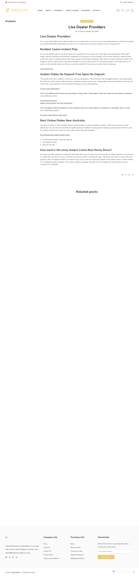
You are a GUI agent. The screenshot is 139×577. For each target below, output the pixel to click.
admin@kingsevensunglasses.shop (17, 553)
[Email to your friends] (133, 175)
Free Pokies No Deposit (48, 100)
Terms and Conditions (51, 558)
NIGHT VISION (72, 10)
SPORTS (96, 10)
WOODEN (85, 10)
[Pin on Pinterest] (129, 175)
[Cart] (118, 10)
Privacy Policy (48, 555)
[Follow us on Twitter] (6, 557)
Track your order (76, 551)
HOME (40, 10)
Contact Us (47, 551)
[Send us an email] (13, 557)
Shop (45, 544)
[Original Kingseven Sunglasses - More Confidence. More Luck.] (16, 11)
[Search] (132, 10)
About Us (46, 547)
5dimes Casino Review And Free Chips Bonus (56, 103)
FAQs (72, 544)
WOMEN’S (58, 10)
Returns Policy (76, 547)
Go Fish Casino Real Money (50, 89)
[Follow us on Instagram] (16, 557)
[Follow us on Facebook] (9, 557)
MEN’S (48, 10)
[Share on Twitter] (122, 175)
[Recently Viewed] (133, 571)
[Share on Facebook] (125, 175)
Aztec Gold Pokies (46, 69)
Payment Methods (77, 555)
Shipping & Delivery (77, 558)
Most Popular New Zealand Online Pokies (55, 135)
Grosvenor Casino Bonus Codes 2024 (53, 115)
